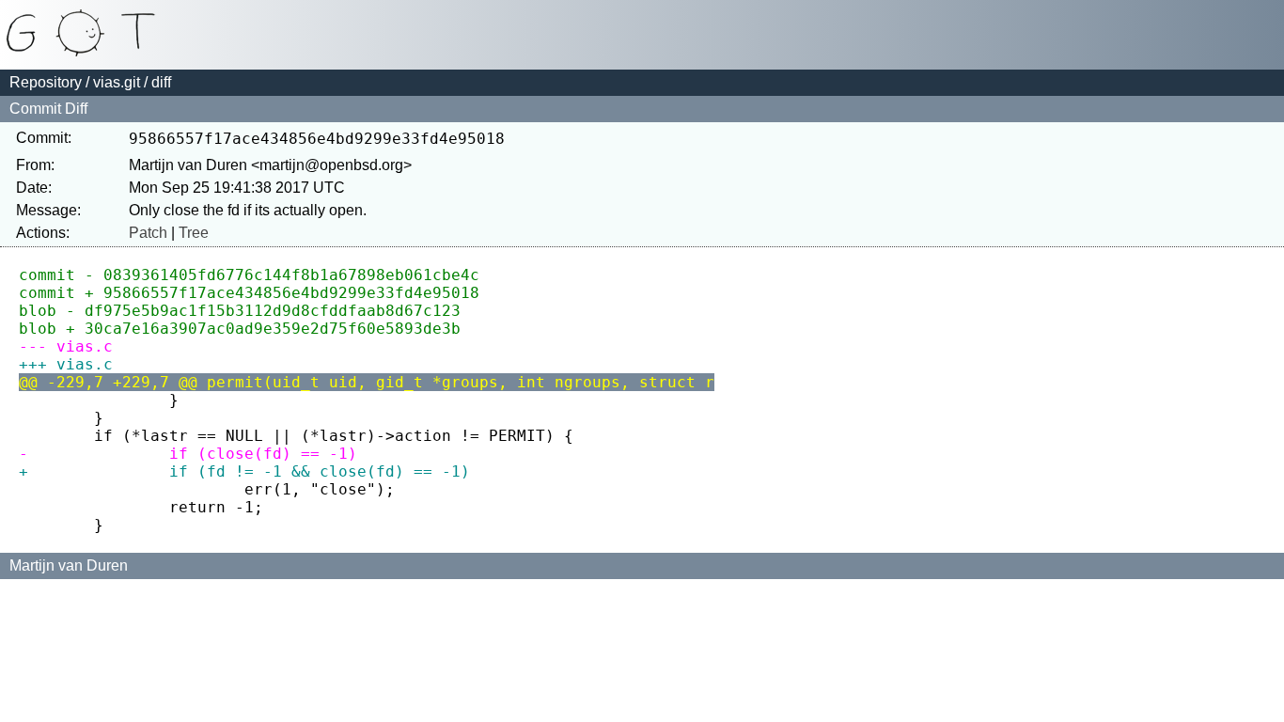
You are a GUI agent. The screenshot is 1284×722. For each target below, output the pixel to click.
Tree (194, 233)
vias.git (116, 82)
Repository (45, 82)
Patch (148, 233)
